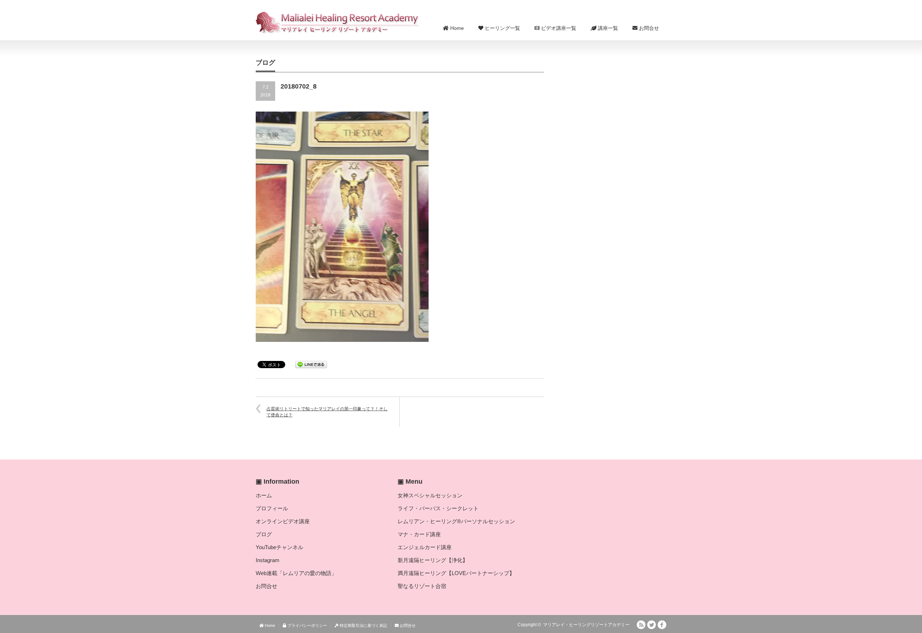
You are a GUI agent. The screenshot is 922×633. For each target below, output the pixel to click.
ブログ (264, 534)
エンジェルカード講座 (425, 547)
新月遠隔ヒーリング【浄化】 (433, 560)
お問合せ (648, 28)
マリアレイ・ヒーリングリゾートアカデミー (586, 624)
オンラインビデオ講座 (283, 521)
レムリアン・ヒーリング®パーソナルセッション (456, 521)
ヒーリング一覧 (501, 28)
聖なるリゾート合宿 (422, 586)
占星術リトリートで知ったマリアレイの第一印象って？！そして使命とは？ (327, 411)
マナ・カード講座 (419, 534)
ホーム (264, 495)
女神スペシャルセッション (430, 495)
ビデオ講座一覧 (558, 28)
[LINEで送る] (311, 364)
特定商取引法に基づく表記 (363, 625)
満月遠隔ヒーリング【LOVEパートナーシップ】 (456, 573)
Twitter (651, 624)
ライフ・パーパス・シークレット (438, 508)
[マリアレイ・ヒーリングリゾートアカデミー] (338, 23)
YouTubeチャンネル (279, 547)
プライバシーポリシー (306, 625)
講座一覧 (607, 28)
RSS (641, 624)
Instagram (267, 560)
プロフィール (272, 508)
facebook (662, 624)
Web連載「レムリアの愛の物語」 (296, 573)
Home (456, 28)
